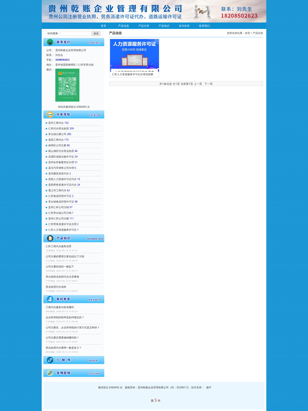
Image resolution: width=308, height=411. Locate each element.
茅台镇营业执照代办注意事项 (62, 276)
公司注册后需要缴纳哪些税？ (62, 337)
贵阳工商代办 (56, 139)
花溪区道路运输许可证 (61, 156)
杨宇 (208, 387)
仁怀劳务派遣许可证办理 (62, 224)
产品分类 (143, 25)
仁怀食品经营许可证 (59, 196)
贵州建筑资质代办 (58, 173)
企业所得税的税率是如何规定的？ (65, 317)
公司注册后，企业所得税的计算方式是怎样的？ (73, 327)
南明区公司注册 (57, 145)
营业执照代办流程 (56, 287)
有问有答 (184, 25)
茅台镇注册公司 (57, 134)
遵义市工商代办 (57, 190)
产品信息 (123, 25)
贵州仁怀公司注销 (58, 207)
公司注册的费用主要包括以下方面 (65, 256)
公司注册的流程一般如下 (60, 266)
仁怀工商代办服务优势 (58, 246)
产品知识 (164, 25)
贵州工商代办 (56, 123)
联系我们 (204, 25)
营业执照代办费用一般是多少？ (64, 347)
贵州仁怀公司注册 (58, 218)
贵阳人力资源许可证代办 (62, 179)
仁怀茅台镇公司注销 (59, 213)
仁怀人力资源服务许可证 (62, 229)
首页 (103, 25)
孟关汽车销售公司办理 (61, 168)
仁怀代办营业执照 (58, 128)
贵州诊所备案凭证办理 (61, 162)
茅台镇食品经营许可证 (61, 201)
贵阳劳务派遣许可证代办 (62, 184)
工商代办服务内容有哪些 (60, 307)
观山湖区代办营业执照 (61, 151)
